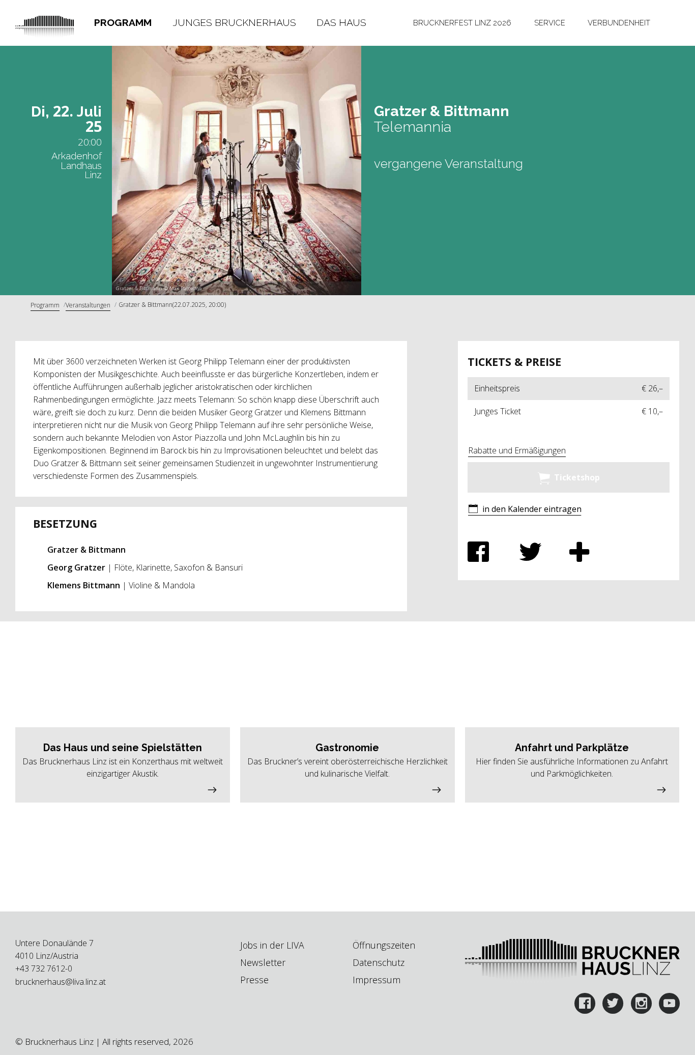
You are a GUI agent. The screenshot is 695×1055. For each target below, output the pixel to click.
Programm (123, 22)
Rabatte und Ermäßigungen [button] (517, 450)
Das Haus (341, 22)
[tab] (123, 23)
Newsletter (262, 962)
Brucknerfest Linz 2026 (462, 22)
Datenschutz (378, 962)
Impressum (376, 980)
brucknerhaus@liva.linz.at (60, 981)
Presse (254, 980)
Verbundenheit (619, 22)
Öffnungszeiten (384, 945)
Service (549, 22)
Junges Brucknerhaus (234, 22)
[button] (525, 509)
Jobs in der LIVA (272, 945)
